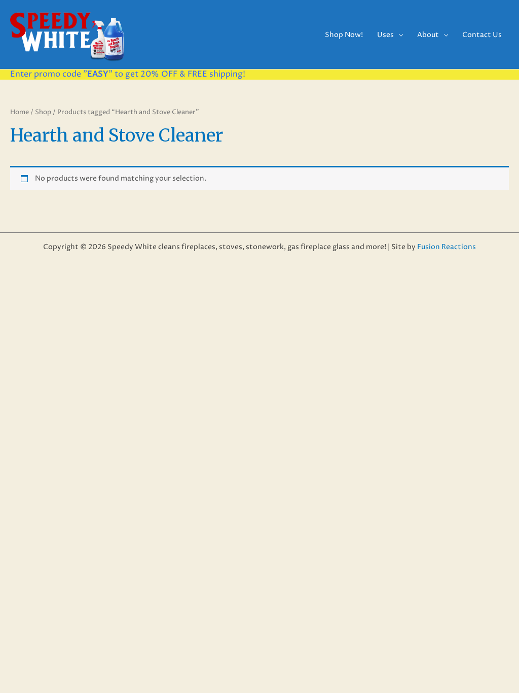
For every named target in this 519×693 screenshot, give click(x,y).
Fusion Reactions (446, 247)
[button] (398, 34)
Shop (43, 112)
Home (19, 112)
